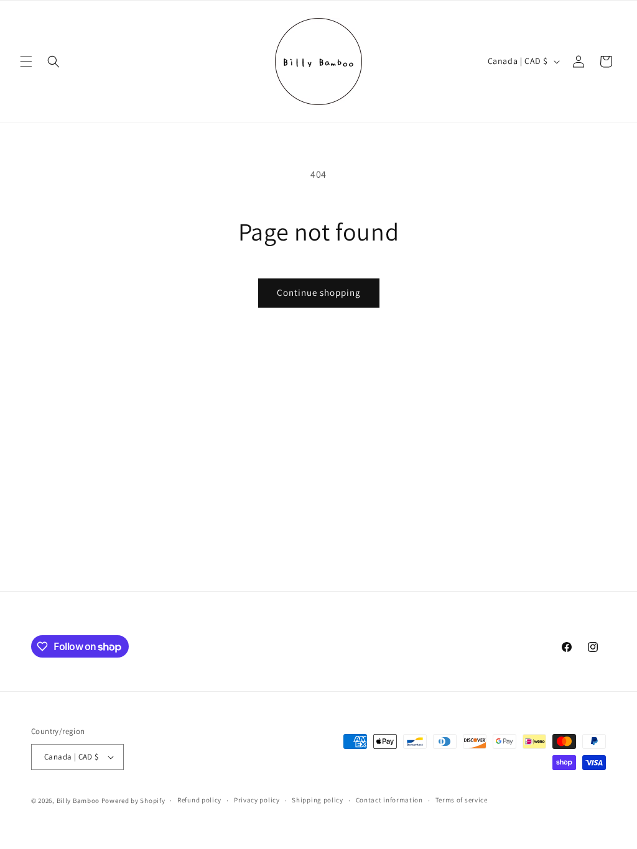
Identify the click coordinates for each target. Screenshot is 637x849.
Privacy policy (257, 800)
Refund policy (199, 800)
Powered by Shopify (133, 800)
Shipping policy (317, 800)
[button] (26, 61)
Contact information (389, 800)
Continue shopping (319, 292)
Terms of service (461, 800)
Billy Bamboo (79, 800)
